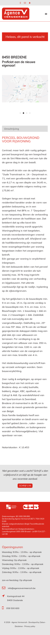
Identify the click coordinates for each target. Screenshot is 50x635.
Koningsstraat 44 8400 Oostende (15, 598)
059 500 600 (12, 608)
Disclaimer (19, 626)
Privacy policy (29, 626)
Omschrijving (11, 128)
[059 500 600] (20, 3)
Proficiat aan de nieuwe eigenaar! (18, 63)
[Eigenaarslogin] (29, 3)
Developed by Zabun (37, 622)
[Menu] (46, 14)
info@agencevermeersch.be (21, 588)
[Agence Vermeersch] (15, 13)
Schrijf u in (25, 485)
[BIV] (14, 507)
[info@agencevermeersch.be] (25, 3)
